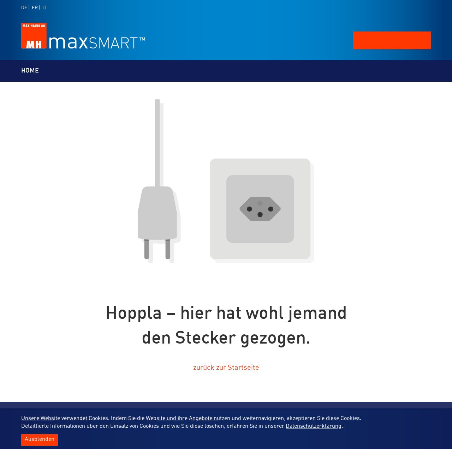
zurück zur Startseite (226, 368)
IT (44, 7)
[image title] (83, 46)
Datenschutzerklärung (313, 426)
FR (35, 7)
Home (30, 71)
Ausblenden (39, 440)
